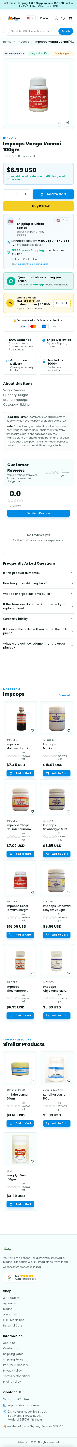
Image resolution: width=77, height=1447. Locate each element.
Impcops (23, 42)
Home (7, 42)
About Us (9, 1343)
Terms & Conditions (17, 1376)
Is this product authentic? (21, 573)
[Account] (56, 18)
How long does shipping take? (25, 583)
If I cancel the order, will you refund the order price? (36, 631)
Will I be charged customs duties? (27, 594)
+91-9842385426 (19, 1399)
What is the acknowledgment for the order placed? (34, 646)
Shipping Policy (13, 1359)
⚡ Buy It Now (39, 206)
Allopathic (10, 1314)
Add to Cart (57, 194)
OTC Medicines (13, 1320)
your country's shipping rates (32, 263)
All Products (11, 1298)
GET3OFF (62, 303)
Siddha (7, 1309)
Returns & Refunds (16, 1365)
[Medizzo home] (14, 18)
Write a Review (38, 513)
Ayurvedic (10, 1303)
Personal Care (12, 1325)
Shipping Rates (13, 1354)
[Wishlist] (63, 18)
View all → (66, 695)
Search (66, 31)
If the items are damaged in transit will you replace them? (34, 606)
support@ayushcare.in (23, 1405)
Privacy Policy (12, 1371)
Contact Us (11, 1348)
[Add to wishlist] (59, 122)
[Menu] (3, 18)
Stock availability (15, 619)
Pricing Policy (12, 1382)
